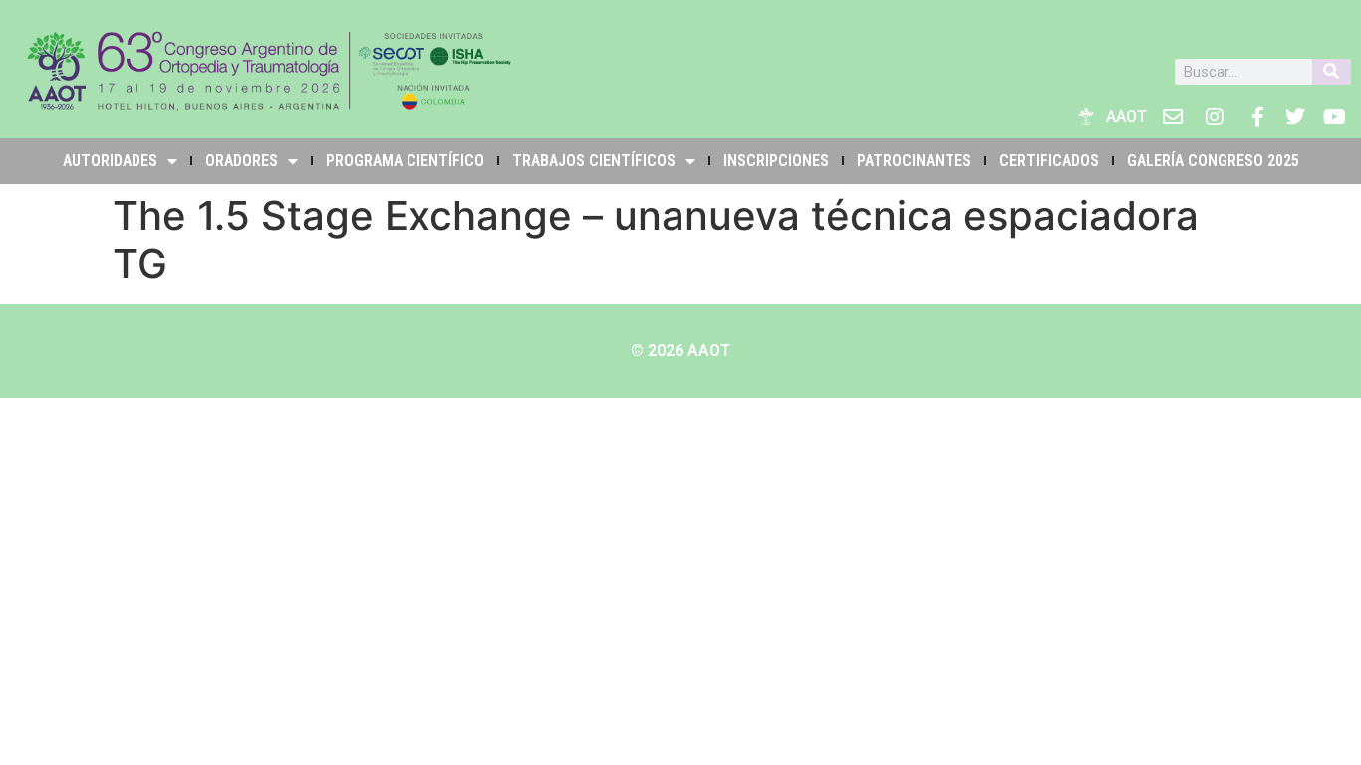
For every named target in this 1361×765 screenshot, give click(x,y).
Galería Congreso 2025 (1213, 160)
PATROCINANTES (914, 160)
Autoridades (110, 160)
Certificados (1049, 160)
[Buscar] (1331, 72)
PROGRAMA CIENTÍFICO (405, 160)
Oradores (241, 160)
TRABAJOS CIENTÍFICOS (594, 160)
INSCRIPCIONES (776, 160)
